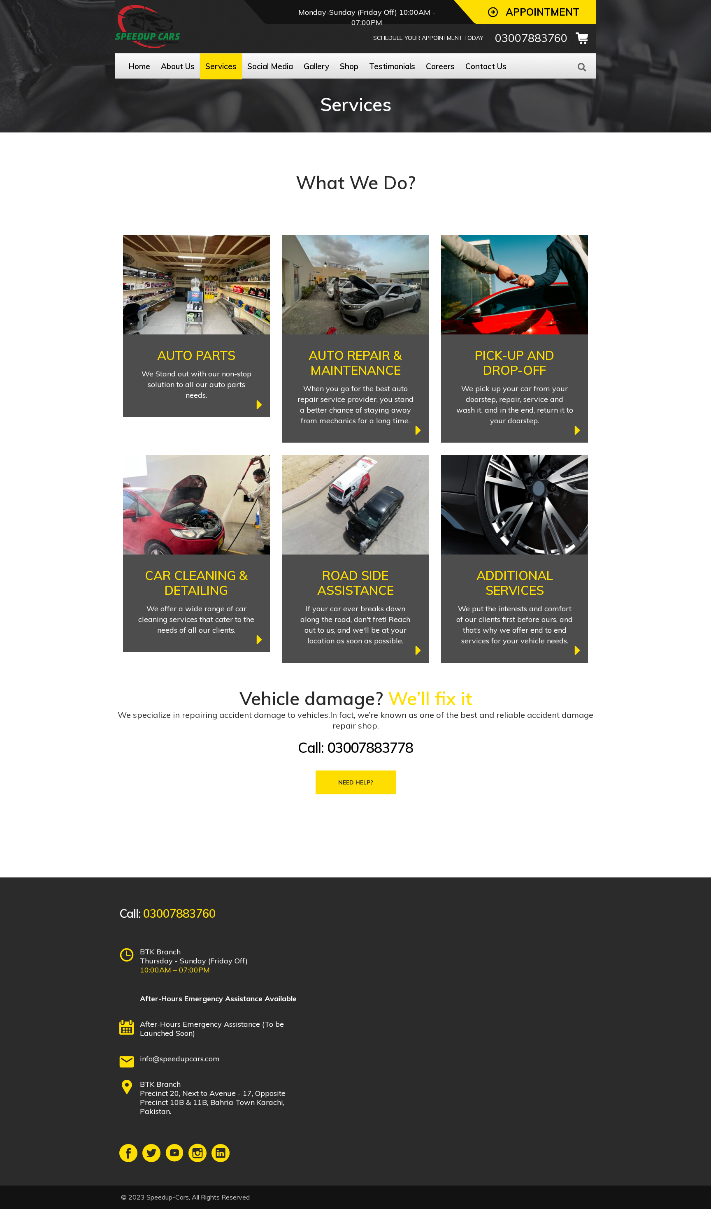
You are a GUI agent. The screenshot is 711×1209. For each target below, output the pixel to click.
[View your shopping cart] (585, 38)
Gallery (316, 66)
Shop (349, 66)
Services (221, 66)
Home (139, 66)
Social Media (270, 66)
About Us (178, 66)
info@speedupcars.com (180, 1058)
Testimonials (392, 66)
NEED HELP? (355, 782)
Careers (440, 66)
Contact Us (486, 66)
